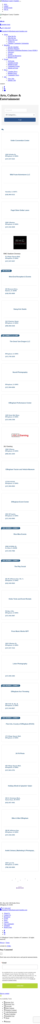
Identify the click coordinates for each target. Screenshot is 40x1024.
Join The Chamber (23, 881)
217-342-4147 (6, 28)
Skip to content (4, 993)
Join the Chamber (13, 47)
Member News (12, 73)
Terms (8, 942)
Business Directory (13, 48)
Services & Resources (14, 56)
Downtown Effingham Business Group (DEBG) (23, 50)
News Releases (20, 879)
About (6, 34)
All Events (11, 61)
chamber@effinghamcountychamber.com (14, 31)
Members (7, 45)
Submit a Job (12, 80)
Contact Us (11, 41)
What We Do (12, 36)
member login (8, 8)
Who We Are (12, 38)
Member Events (12, 64)
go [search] (21, 120)
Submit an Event (13, 68)
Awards (10, 54)
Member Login (12, 57)
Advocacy (11, 52)
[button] (2, 129)
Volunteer (7, 925)
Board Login (8, 927)
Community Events (14, 66)
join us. (6, 9)
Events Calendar (30, 879)
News (5, 70)
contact (6, 6)
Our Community (9, 924)
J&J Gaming (8, 446)
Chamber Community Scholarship (18, 43)
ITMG (9, 946)
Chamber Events (13, 63)
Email (4, 963)
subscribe (20, 986)
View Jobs (11, 78)
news (5, 4)
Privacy (2, 942)
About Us (7, 913)
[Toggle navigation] (20, 1)
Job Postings (16, 880)
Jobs (5, 77)
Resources (7, 917)
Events (6, 59)
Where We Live (12, 40)
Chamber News (12, 71)
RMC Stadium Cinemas (11, 254)
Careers (6, 922)
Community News (13, 75)
